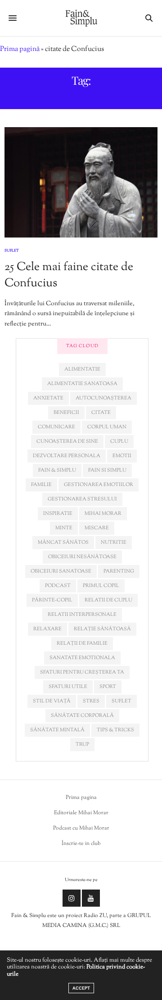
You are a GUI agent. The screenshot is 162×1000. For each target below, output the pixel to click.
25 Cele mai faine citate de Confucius (68, 275)
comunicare (56, 427)
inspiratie (57, 513)
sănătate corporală (82, 715)
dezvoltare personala (66, 455)
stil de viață (52, 701)
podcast (58, 585)
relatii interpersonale (82, 614)
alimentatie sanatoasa (82, 383)
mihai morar (103, 513)
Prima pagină (20, 49)
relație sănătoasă (102, 629)
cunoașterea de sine (67, 441)
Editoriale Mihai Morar (81, 813)
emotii (121, 455)
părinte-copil (52, 600)
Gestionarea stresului (82, 499)
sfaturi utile (68, 686)
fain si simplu (107, 470)
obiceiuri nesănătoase (82, 556)
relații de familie (82, 643)
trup (82, 744)
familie (41, 484)
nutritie (113, 542)
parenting (119, 571)
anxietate (48, 398)
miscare (97, 528)
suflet (121, 701)
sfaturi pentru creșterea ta (82, 672)
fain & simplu (57, 470)
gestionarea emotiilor (98, 484)
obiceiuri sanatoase (61, 571)
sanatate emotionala (82, 657)
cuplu (119, 441)
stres (91, 701)
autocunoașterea (103, 398)
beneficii (66, 412)
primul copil (101, 585)
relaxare (47, 629)
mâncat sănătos (63, 542)
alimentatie (82, 369)
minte (63, 528)
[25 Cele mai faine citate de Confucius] (81, 182)
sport (107, 686)
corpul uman (106, 427)
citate (101, 412)
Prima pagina (81, 798)
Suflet (11, 250)
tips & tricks (115, 730)
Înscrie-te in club (81, 843)
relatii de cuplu (108, 600)
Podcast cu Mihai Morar (81, 828)
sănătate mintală (57, 730)
